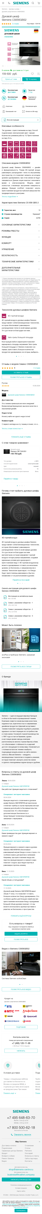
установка (12, 99)
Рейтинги (28, 1151)
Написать (21, 1051)
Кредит (4, 1153)
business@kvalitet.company (21, 1174)
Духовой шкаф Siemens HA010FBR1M (15, 786)
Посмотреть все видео (21, 989)
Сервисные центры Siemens (12, 1151)
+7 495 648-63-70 (21, 1117)
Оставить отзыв (21, 372)
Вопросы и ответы (32, 1156)
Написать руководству (21, 1179)
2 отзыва (15, 24)
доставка (12, 92)
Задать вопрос (21, 934)
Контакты (28, 1161)
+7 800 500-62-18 (21, 1127)
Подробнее (21, 1027)
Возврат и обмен (8, 1156)
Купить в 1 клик (11, 79)
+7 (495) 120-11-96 (21, 1043)
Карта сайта (21, 1191)
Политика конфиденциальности (21, 1185)
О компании (29, 1145)
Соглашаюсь (21, 1210)
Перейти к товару (11, 479)
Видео (4, 1161)
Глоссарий (29, 1153)
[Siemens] (21, 3)
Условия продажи (21, 1188)
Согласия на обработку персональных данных (27, 1206)
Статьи (27, 1148)
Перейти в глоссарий (21, 580)
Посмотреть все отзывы (21, 377)
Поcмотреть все (21, 939)
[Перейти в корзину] (39, 3)
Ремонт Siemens (8, 1158)
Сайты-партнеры (31, 1158)
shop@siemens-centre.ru (21, 1169)
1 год (30, 92)
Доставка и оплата (9, 1145)
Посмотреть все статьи (21, 667)
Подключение (7, 1148)
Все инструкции (13, 120)
